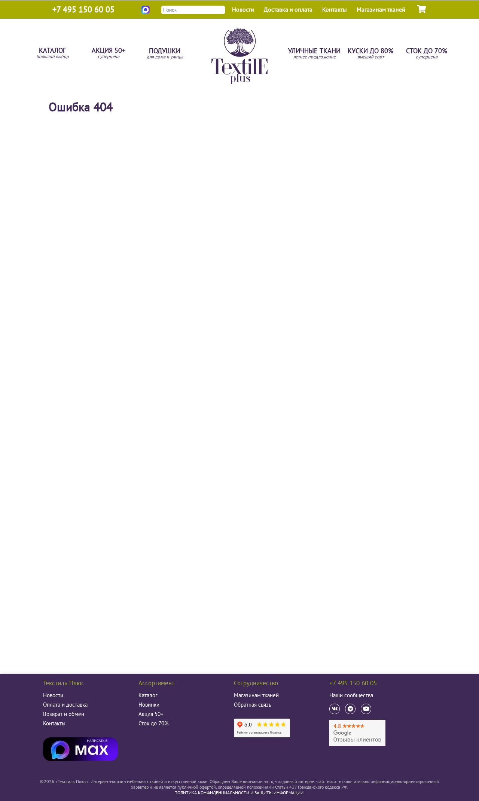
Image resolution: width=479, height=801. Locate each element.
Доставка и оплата (288, 9)
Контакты (334, 9)
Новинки (148, 704)
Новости (243, 9)
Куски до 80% (370, 53)
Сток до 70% (426, 53)
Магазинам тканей (381, 9)
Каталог (52, 53)
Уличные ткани (314, 53)
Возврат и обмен (63, 713)
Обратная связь (252, 704)
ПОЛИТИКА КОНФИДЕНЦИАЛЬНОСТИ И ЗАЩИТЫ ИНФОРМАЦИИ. (239, 792)
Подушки (165, 53)
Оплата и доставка (65, 704)
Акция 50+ (108, 53)
